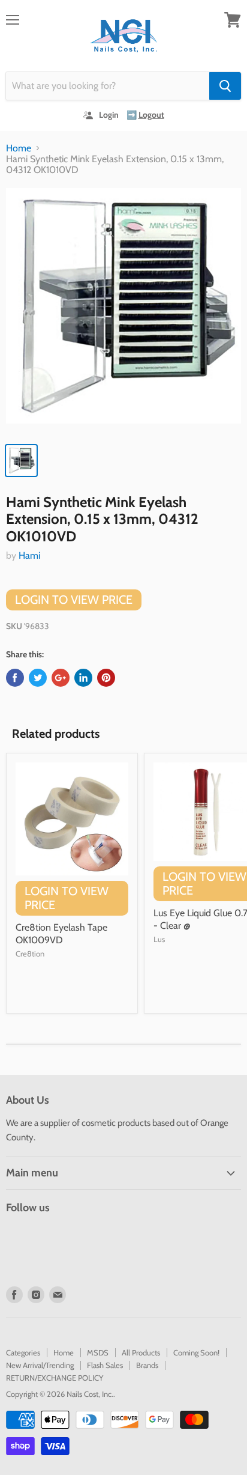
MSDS (98, 1352)
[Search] (225, 86)
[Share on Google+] (61, 678)
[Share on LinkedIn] (83, 678)
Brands (147, 1365)
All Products (141, 1352)
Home (18, 148)
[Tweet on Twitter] (38, 678)
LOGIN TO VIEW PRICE (73, 599)
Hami (29, 555)
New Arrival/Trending (40, 1365)
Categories (23, 1352)
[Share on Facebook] (15, 678)
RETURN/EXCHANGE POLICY (54, 1377)
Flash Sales (105, 1365)
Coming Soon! (196, 1352)
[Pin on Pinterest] (106, 678)
